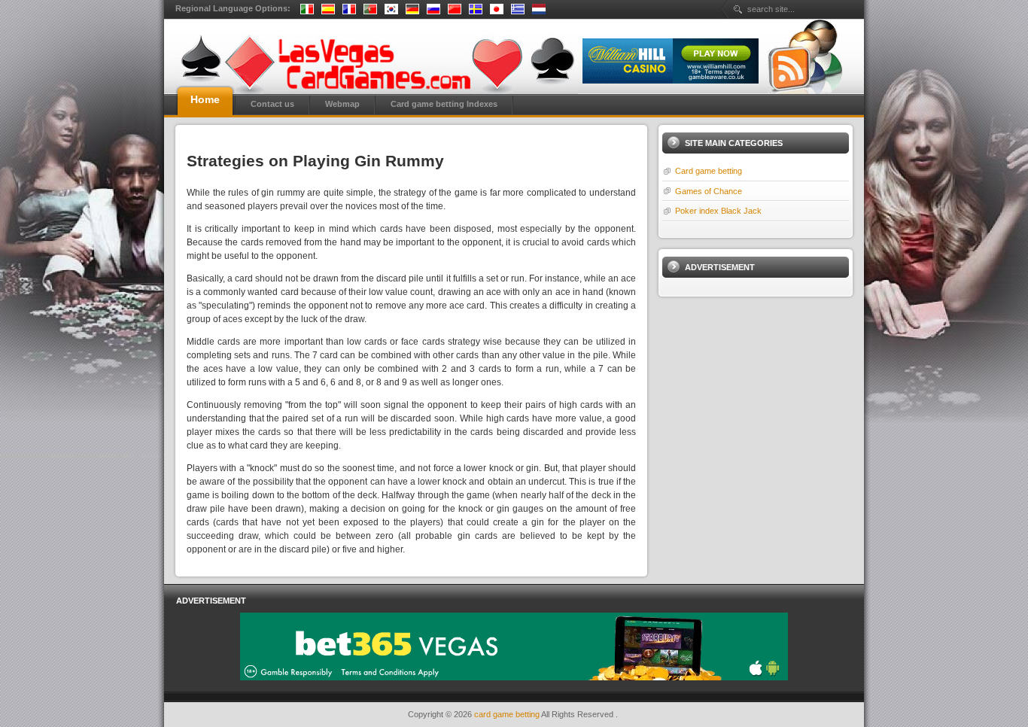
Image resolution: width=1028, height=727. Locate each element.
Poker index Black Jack (718, 210)
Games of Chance (708, 191)
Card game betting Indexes (444, 103)
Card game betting (708, 170)
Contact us (272, 103)
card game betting (507, 714)
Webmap (342, 103)
